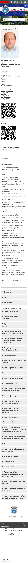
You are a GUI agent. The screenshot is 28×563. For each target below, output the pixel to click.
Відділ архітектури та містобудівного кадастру (11, 402)
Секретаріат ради (10, 461)
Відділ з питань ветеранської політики (13, 482)
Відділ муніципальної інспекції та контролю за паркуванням (14, 438)
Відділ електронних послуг (13, 373)
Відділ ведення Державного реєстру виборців (13, 450)
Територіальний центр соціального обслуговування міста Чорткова (12, 474)
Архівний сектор (9, 467)
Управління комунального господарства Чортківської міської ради (12, 341)
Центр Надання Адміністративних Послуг (11, 349)
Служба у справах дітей (12, 444)
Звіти (5, 297)
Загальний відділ (10, 355)
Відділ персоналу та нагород (14, 368)
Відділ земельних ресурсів (13, 378)
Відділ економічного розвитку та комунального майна (14, 390)
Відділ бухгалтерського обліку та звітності (14, 361)
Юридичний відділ (10, 383)
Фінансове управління (11, 311)
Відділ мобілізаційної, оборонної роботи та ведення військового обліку (12, 420)
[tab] (14, 155)
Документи (8, 302)
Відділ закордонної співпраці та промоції (13, 490)
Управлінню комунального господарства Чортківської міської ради (13, 282)
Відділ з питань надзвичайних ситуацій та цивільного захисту (13, 497)
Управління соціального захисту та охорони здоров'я (12, 332)
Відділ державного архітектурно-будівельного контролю (11, 410)
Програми (7, 292)
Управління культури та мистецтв (11, 318)
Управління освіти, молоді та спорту (13, 325)
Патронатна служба (11, 456)
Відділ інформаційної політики (15, 396)
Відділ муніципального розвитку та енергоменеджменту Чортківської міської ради (14, 429)
